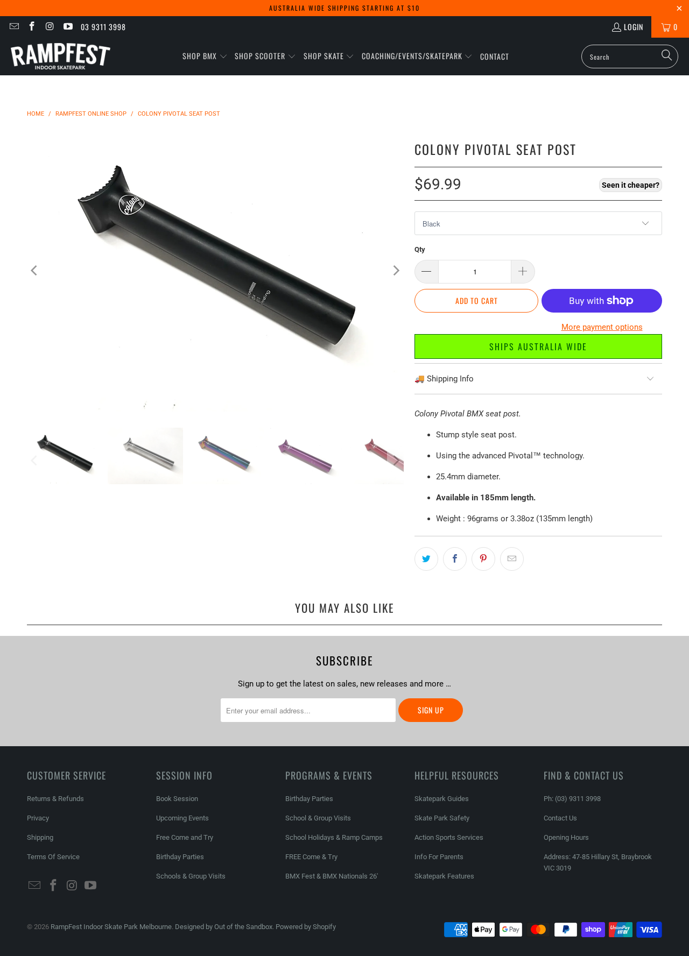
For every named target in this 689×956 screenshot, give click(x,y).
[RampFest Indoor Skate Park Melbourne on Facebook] (31, 26)
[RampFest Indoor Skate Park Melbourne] (60, 56)
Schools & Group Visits (191, 876)
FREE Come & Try (311, 857)
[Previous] (35, 270)
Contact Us (560, 818)
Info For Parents (438, 857)
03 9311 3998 (103, 26)
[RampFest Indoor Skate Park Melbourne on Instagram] (49, 26)
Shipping (40, 837)
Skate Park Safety (441, 818)
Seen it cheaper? (630, 185)
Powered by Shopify (306, 927)
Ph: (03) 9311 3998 (572, 799)
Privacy (38, 818)
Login (633, 26)
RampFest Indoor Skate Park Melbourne (111, 927)
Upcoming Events (182, 818)
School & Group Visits (318, 818)
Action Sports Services (448, 837)
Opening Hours (566, 837)
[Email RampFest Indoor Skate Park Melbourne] (13, 26)
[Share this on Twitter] (426, 559)
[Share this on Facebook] (455, 559)
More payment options (602, 327)
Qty (419, 249)
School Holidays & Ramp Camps (334, 837)
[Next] (395, 270)
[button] (205, 56)
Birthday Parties (180, 857)
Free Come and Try (184, 837)
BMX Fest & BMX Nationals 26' (331, 876)
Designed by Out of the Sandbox (223, 927)
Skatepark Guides (441, 799)
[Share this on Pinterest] (483, 559)
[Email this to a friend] (512, 559)
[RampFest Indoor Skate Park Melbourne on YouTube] (67, 26)
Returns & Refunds (55, 799)
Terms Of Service (53, 857)
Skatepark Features (444, 876)
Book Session (177, 799)
